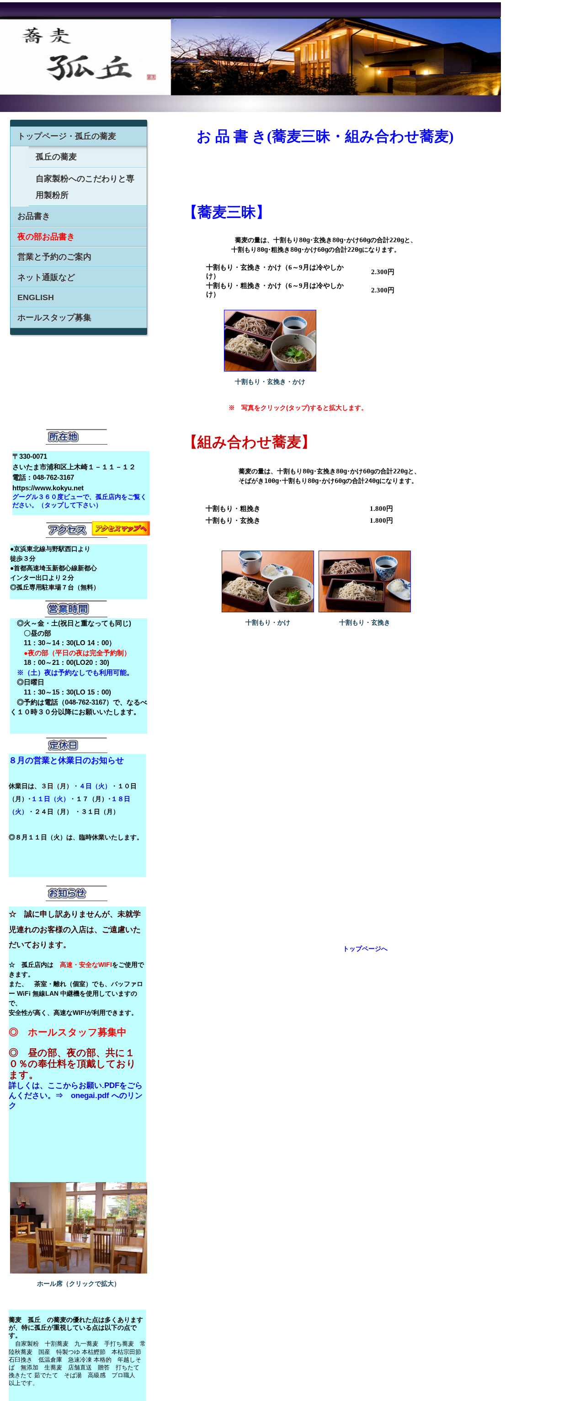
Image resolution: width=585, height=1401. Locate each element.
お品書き (33, 216)
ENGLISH (35, 297)
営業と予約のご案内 (54, 256)
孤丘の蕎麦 (56, 156)
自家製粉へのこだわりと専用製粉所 (85, 187)
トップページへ (365, 948)
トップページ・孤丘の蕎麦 (66, 136)
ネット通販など (46, 277)
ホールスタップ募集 (54, 317)
